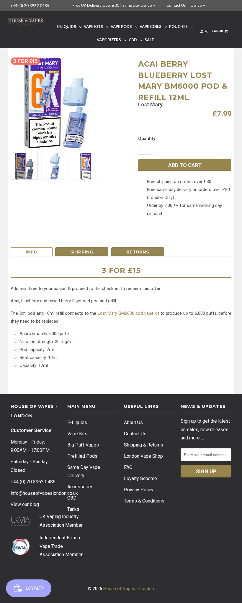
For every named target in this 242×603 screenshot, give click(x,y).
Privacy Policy (138, 489)
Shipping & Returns (143, 445)
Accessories (80, 487)
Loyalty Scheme (140, 478)
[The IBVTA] (20, 554)
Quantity (147, 138)
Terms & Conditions (144, 501)
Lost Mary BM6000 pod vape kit (128, 313)
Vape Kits (77, 433)
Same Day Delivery (138, 5)
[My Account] (202, 32)
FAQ (128, 467)
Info (31, 252)
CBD (71, 498)
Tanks (73, 509)
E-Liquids (77, 422)
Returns (137, 252)
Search (216, 31)
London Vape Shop (143, 456)
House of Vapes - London (128, 588)
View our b (25, 504)
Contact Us (176, 5)
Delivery (198, 5)
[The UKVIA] (20, 524)
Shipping (81, 252)
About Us (133, 422)
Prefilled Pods (82, 456)
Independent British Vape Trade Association (60, 546)
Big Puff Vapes (83, 445)
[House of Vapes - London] (25, 21)
